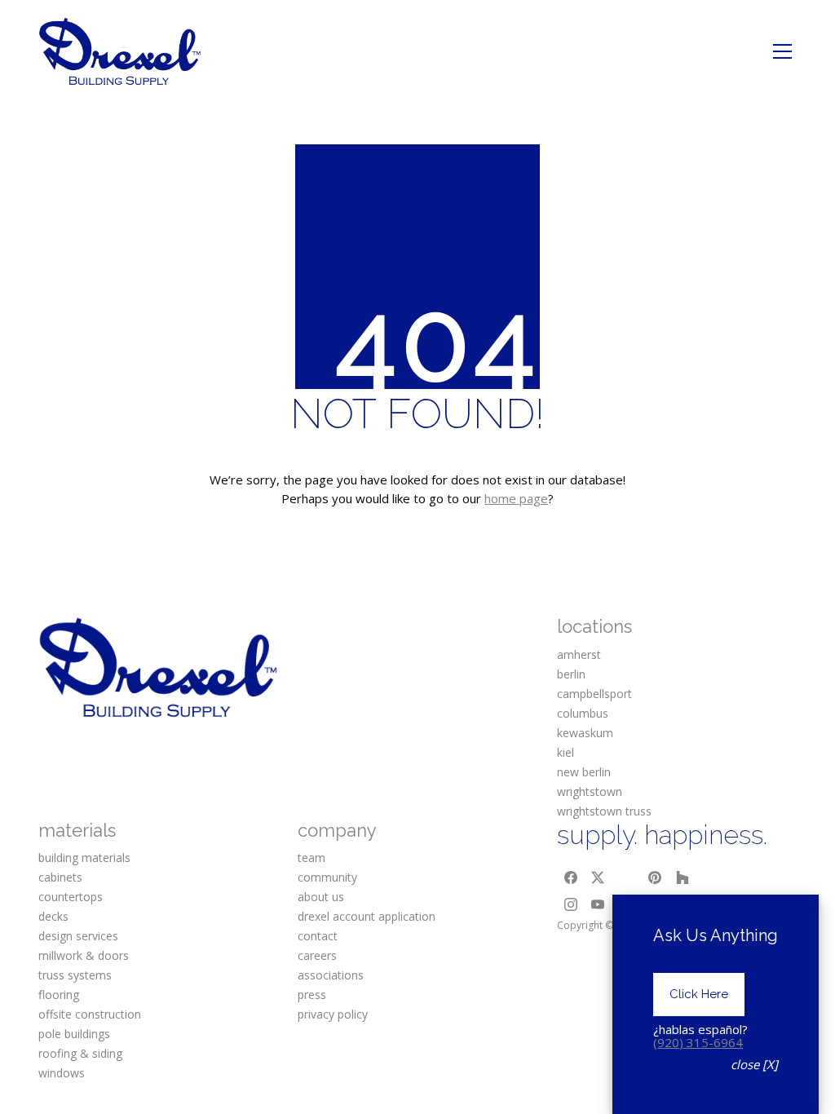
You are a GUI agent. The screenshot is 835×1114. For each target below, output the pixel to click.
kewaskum (585, 732)
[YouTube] (598, 905)
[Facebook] (571, 877)
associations (331, 975)
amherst (579, 654)
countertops (70, 896)
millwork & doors (83, 955)
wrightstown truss (604, 811)
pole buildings (74, 1033)
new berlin (584, 772)
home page (516, 498)
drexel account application (366, 916)
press (312, 994)
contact (318, 936)
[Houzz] (682, 877)
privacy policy (333, 1014)
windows (61, 1073)
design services (78, 936)
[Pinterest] (655, 877)
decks (53, 916)
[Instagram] (571, 905)
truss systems (75, 975)
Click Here (698, 994)
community (327, 877)
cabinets (60, 877)
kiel (565, 752)
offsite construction (89, 1014)
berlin (571, 674)
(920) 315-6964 (698, 1042)
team (311, 857)
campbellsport (594, 693)
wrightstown (589, 791)
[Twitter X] (598, 877)
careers (317, 955)
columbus (582, 713)
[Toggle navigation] (782, 51)
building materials (84, 857)
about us (321, 896)
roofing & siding (80, 1053)
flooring (58, 994)
